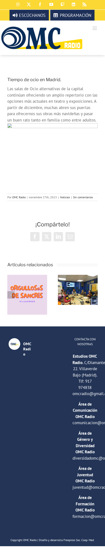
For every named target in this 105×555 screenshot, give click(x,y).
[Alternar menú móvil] (95, 28)
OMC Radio (19, 197)
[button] (11, 295)
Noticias (65, 197)
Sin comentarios (83, 197)
